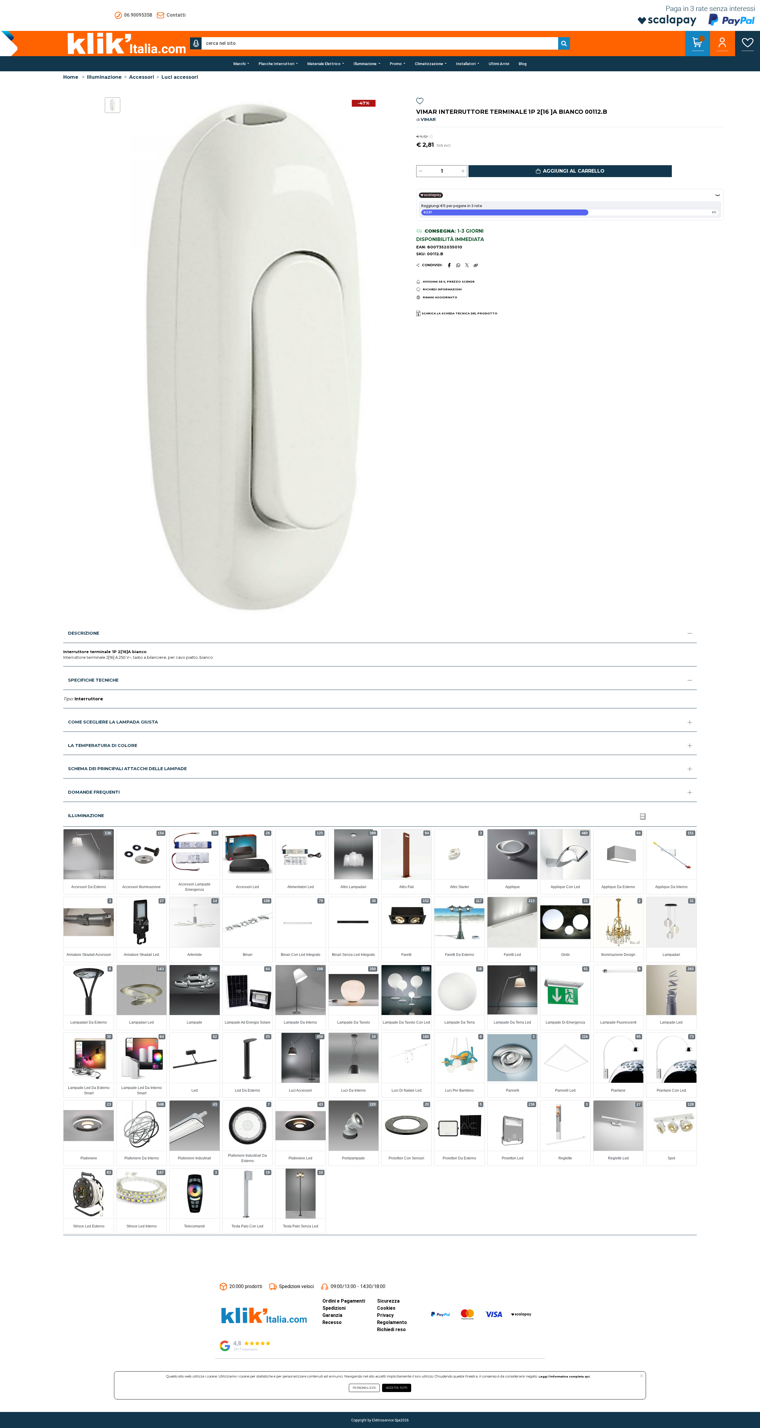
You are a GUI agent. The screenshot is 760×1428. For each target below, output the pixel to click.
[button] (196, 43)
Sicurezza (388, 1301)
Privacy (385, 1315)
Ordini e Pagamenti (343, 1301)
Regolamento (392, 1322)
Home (70, 77)
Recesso (332, 1322)
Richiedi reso (391, 1329)
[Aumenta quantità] (463, 171)
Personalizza (364, 1387)
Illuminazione (104, 77)
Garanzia (332, 1315)
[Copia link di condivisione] (476, 265)
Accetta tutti (396, 1387)
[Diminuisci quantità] (421, 171)
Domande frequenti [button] (94, 792)
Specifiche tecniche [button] (93, 680)
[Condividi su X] (467, 265)
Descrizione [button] (83, 633)
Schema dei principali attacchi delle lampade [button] (127, 768)
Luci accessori (180, 77)
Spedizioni (334, 1308)
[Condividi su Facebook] (449, 265)
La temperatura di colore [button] (102, 745)
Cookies (386, 1308)
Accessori (141, 77)
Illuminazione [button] (86, 815)
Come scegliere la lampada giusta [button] (113, 722)
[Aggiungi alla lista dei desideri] (419, 102)
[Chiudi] (642, 816)
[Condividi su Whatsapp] (458, 265)
